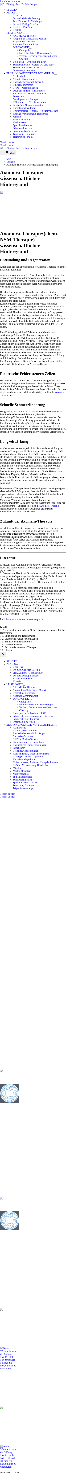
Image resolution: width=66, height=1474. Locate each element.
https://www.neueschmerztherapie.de (24, 619)
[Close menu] (3, 654)
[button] (11, 12)
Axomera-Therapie (49, 505)
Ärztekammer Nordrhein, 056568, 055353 (21, 1032)
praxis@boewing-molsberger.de (18, 890)
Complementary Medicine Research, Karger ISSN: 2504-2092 (33, 1142)
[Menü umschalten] (17, 13)
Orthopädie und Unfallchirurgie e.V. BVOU (22, 1132)
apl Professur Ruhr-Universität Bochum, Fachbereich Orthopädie (33, 1065)
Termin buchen (7, 145)
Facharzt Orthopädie (10, 1113)
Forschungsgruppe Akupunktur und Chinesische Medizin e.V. (31, 1054)
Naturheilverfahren (9, 1046)
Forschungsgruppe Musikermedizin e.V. (20, 1135)
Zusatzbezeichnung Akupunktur (49, 1043)
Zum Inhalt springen (10, 1)
